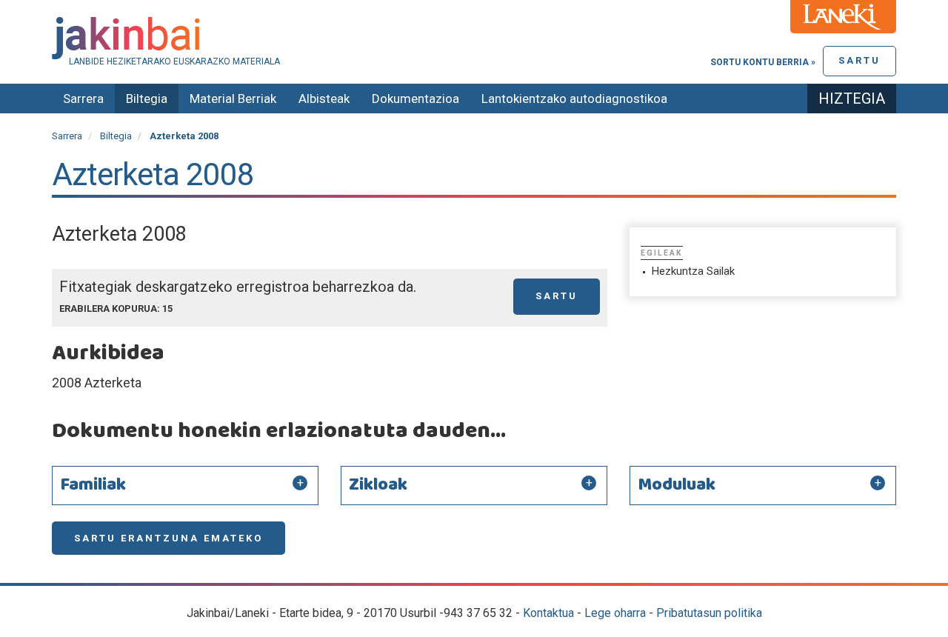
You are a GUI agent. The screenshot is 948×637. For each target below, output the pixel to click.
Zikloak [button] (378, 485)
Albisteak (324, 98)
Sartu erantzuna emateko (168, 538)
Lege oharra (615, 613)
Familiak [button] (93, 485)
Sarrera (83, 98)
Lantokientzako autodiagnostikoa (574, 98)
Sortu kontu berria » (762, 62)
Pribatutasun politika (709, 613)
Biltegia (146, 98)
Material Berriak (233, 98)
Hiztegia (851, 98)
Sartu (859, 60)
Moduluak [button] (676, 485)
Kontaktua (548, 613)
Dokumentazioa (415, 98)
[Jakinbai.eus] (474, 38)
